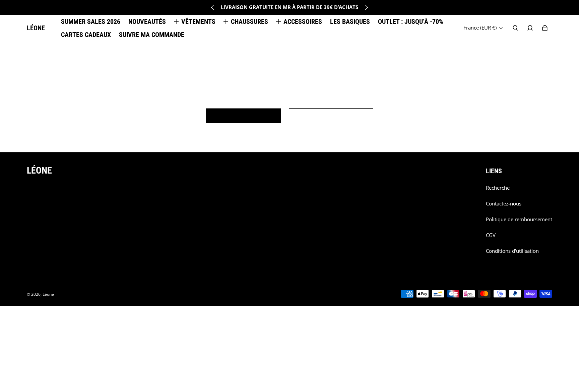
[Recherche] (515, 27)
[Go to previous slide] (213, 7)
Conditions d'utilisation (512, 250)
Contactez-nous (503, 203)
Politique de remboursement (519, 219)
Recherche (498, 187)
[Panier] (544, 27)
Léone (48, 294)
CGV (491, 235)
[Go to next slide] (366, 7)
